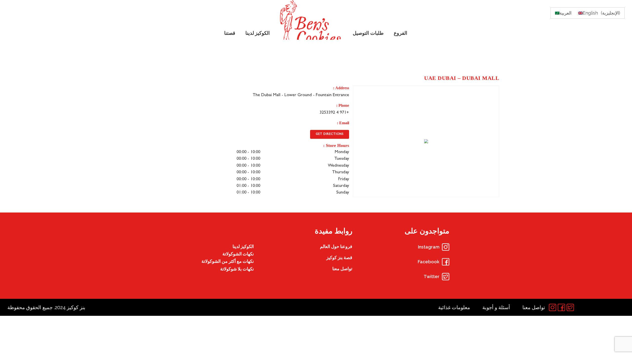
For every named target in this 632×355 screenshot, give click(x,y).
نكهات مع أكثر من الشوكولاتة (227, 261)
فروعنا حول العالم (336, 246)
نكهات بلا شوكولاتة (237, 268)
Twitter (431, 276)
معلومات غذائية (454, 307)
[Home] (312, 20)
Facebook (428, 261)
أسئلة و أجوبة (496, 307)
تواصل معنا (342, 268)
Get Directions (329, 134)
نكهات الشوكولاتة (238, 253)
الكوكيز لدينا (243, 246)
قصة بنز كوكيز (339, 257)
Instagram (428, 246)
